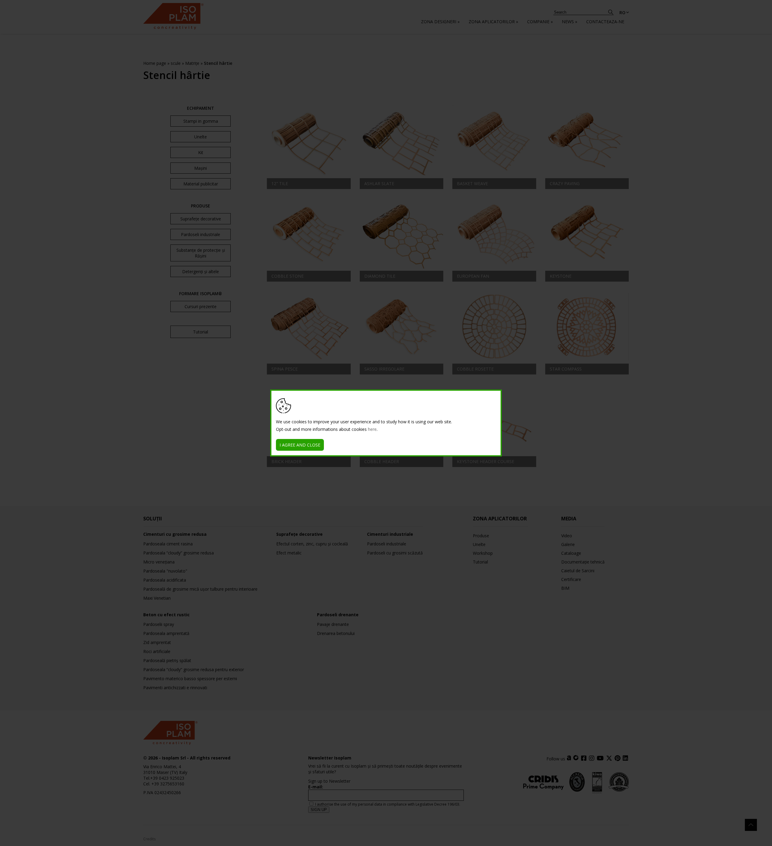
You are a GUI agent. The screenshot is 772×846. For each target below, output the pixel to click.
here (372, 429)
